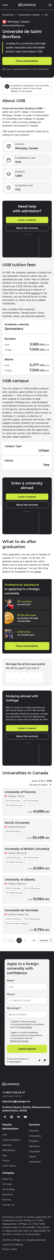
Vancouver (22, 853)
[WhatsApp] (44, 1060)
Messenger (13, 1008)
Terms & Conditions (12, 1244)
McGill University (17, 822)
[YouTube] (25, 1117)
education (16, 1101)
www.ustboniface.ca (13, 25)
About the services (27, 228)
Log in (5, 5)
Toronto (20, 796)
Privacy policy (9, 1249)
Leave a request (27, 219)
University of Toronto (20, 792)
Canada (11, 796)
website (35, 293)
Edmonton (21, 883)
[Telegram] (39, 1060)
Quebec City (23, 914)
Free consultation (27, 60)
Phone (10, 994)
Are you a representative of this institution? (25, 69)
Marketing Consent (19, 1041)
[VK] (18, 1117)
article (37, 571)
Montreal (21, 827)
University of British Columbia (27, 849)
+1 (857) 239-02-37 (13, 1092)
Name (10, 980)
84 (34, 940)
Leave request (27, 1048)
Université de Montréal (21, 910)
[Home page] (27, 4)
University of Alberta (20, 879)
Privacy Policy (25, 1027)
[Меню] (48, 5)
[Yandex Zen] (11, 1117)
